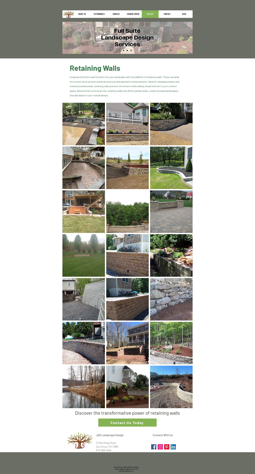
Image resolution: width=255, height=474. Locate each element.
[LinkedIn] (173, 446)
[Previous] (66, 38)
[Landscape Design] (131, 50)
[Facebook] (153, 446)
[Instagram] (160, 446)
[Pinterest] (166, 446)
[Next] (188, 38)
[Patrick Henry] (123, 50)
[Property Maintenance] (127, 50)
